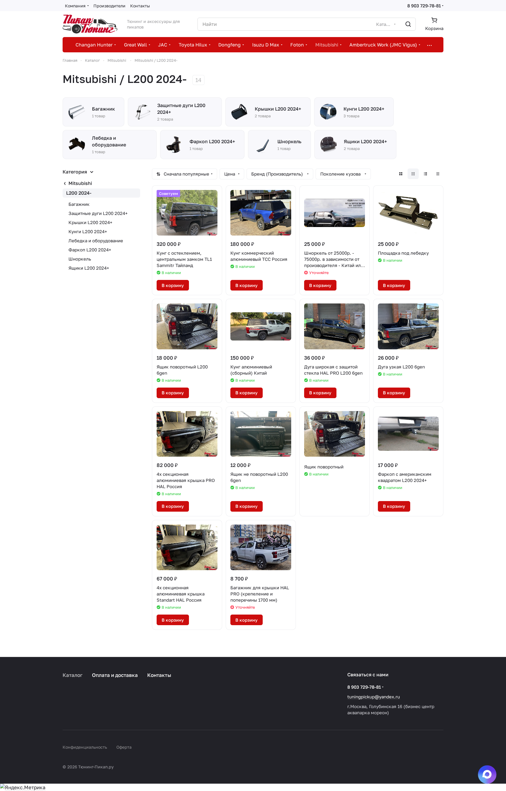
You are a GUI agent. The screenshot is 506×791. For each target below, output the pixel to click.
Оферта (124, 747)
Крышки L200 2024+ (90, 222)
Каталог (73, 675)
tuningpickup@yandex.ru (373, 696)
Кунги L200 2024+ (87, 231)
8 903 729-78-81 (424, 5)
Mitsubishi (80, 183)
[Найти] (408, 24)
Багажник (79, 204)
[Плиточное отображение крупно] (400, 173)
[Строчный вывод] (425, 173)
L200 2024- (78, 193)
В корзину (173, 285)
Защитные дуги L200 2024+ (98, 213)
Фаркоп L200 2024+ (89, 249)
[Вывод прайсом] (437, 173)
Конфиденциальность (85, 747)
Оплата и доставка (115, 675)
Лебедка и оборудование (95, 240)
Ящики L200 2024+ (88, 268)
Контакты (159, 675)
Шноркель (79, 258)
